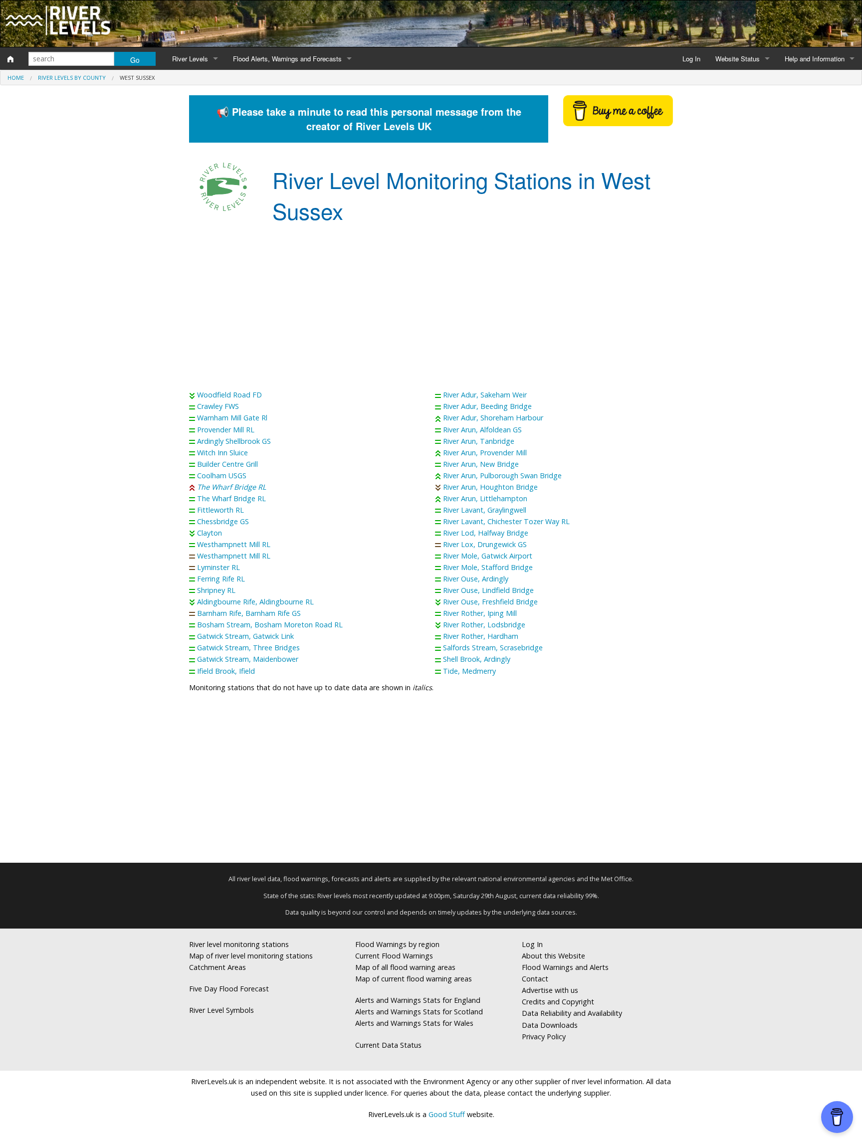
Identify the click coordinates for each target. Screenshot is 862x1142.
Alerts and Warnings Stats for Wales (414, 1023)
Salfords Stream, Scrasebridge (493, 647)
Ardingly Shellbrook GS (234, 441)
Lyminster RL (218, 567)
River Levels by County (72, 77)
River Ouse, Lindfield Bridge (488, 590)
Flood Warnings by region (397, 944)
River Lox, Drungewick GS (485, 544)
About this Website (553, 955)
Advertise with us (550, 990)
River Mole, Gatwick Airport (487, 556)
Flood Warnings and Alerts (565, 967)
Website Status (737, 58)
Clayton (209, 533)
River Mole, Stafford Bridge (488, 567)
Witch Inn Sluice (222, 452)
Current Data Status (388, 1045)
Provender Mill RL (225, 429)
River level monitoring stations (239, 944)
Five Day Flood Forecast (229, 988)
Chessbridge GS (223, 521)
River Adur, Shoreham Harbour (493, 417)
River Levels (190, 58)
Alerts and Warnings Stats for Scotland (419, 1011)
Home (15, 77)
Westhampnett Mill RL (233, 544)
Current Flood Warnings (394, 955)
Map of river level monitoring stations (251, 955)
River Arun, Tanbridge (478, 441)
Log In (691, 58)
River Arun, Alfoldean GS (482, 429)
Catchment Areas (217, 967)
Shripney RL (216, 590)
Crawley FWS (218, 406)
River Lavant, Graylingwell (484, 510)
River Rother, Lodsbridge (484, 624)
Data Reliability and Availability (572, 1013)
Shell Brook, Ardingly (476, 659)
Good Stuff (447, 1114)
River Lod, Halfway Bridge (485, 533)
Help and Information (815, 58)
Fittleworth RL (220, 510)
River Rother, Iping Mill (480, 613)
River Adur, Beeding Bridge (487, 406)
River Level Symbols (221, 1010)
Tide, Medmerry (469, 671)
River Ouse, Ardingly (475, 578)
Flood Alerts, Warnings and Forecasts (287, 58)
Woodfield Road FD (229, 394)
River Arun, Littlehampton (485, 498)
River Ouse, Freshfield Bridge (490, 601)
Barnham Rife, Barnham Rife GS (249, 613)
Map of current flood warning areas (413, 978)
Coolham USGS (221, 475)
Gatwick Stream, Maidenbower (247, 659)
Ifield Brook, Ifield (226, 671)
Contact (535, 978)
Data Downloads (550, 1025)
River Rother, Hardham (480, 636)
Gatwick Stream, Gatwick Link (245, 636)
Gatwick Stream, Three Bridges (248, 647)
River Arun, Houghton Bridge (490, 487)
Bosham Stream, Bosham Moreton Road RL (270, 624)
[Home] (10, 58)
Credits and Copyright (558, 1001)
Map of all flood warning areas (405, 967)
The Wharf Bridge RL (231, 487)
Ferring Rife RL (221, 578)
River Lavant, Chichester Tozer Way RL (506, 521)
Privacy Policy (544, 1036)
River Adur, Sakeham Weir (485, 394)
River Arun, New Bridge (481, 464)
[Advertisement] (431, 309)
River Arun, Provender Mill (485, 452)
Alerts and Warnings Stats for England (417, 1000)
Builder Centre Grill (227, 464)
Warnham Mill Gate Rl (232, 417)
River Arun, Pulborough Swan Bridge (502, 475)
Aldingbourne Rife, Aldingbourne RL (255, 601)
